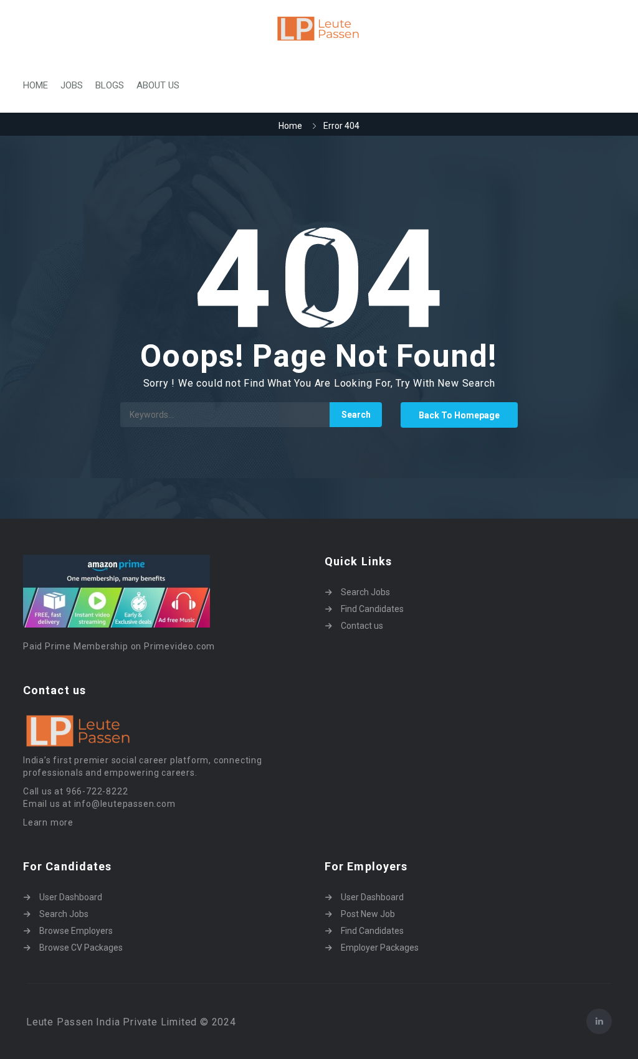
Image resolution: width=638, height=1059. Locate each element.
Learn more (48, 822)
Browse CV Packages (81, 948)
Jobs (71, 85)
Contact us (362, 626)
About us (157, 85)
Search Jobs (365, 592)
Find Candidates (372, 609)
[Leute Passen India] (319, 29)
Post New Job (368, 914)
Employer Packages (380, 948)
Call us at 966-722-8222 (75, 791)
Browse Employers (76, 931)
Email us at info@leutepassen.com (99, 804)
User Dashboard (70, 897)
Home (35, 85)
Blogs (109, 85)
